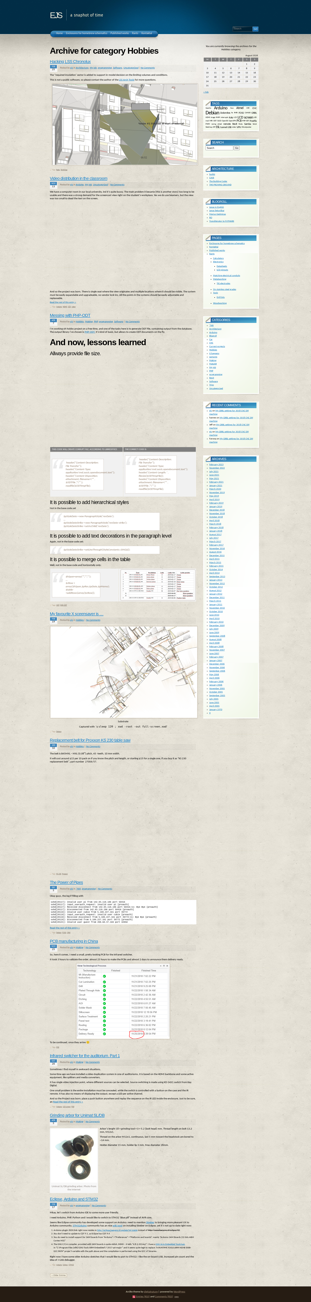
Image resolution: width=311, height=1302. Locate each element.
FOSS (64, 933)
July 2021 (213, 471)
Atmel (239, 108)
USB (229, 127)
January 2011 (215, 604)
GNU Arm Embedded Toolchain (170, 1244)
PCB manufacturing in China (74, 941)
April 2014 (214, 573)
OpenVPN (232, 121)
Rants (212, 254)
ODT (57, 605)
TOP (176, 1297)
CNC (254, 108)
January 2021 (215, 485)
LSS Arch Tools (126, 80)
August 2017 (215, 534)
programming (105, 68)
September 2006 (217, 671)
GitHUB (247, 113)
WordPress (179, 1292)
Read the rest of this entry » (63, 302)
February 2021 (216, 482)
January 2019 (215, 506)
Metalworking (219, 279)
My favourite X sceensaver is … (76, 614)
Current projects (217, 346)
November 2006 (217, 667)
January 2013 (215, 580)
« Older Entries (58, 1275)
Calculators (218, 258)
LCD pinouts (222, 270)
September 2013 (217, 576)
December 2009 (217, 625)
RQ (210, 217)
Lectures (213, 357)
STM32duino (80, 1225)
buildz (212, 174)
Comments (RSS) (164, 1296)
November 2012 (217, 583)
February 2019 (216, 503)
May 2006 (214, 674)
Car (211, 339)
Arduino (80, 184)
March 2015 (215, 562)
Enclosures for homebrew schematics (227, 243)
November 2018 (217, 513)
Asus (231, 108)
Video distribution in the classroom (78, 178)
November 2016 (217, 548)
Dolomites (225, 113)
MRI (211, 121)
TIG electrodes (223, 283)
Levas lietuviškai (216, 210)
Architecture (82, 68)
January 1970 (215, 709)
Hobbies (80, 321)
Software (117, 68)
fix (232, 113)
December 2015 (217, 555)
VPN (239, 127)
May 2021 (214, 478)
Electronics (218, 262)
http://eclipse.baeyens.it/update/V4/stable (117, 1230)
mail (207, 121)
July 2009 (213, 629)
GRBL (254, 113)
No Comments (148, 68)
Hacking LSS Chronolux (70, 61)
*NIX (78, 889)
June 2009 (214, 632)
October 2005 (216, 692)
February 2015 (216, 566)
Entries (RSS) (143, 1296)
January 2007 (215, 660)
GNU (68, 933)
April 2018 (214, 520)
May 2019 (214, 496)
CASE (211, 178)
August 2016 (215, 552)
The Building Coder (218, 181)
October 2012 (216, 587)
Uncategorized (130, 68)
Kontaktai (213, 247)
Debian (58, 732)
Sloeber (150, 1222)
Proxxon (65, 874)
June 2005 (214, 702)
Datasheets (222, 266)
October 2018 (216, 517)
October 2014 (216, 569)
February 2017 (216, 545)
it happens (214, 353)
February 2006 (216, 681)
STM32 (71, 1265)
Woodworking (220, 303)
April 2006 (214, 678)
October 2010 (216, 611)
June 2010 (214, 615)
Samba (247, 124)
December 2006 (217, 664)
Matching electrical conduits (226, 275)
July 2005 (213, 699)
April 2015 (214, 559)
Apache (208, 108)
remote (227, 124)
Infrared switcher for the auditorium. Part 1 (85, 1055)
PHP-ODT (63, 605)
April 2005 (214, 706)
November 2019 (217, 492)
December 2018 (217, 510)
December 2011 (217, 597)
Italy (231, 117)
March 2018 (215, 524)
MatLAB (213, 364)
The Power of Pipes (66, 882)
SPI (214, 127)
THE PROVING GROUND (220, 185)
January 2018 (215, 531)
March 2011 (215, 601)
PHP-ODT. (90, 332)
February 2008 (216, 646)
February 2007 (216, 657)
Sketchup (64, 170)
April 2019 (214, 499)
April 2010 (214, 618)
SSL (218, 127)
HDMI (65, 307)
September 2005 (217, 695)
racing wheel (216, 124)
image (213, 117)
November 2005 (217, 688)
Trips (211, 385)
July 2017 (213, 538)
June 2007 (214, 653)
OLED (219, 121)
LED (255, 117)
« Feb (206, 92)
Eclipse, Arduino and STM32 (74, 1199)
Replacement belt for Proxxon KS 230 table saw (90, 740)
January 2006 (215, 685)
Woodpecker (246, 127)
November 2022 (217, 468)
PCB (57, 1047)
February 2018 (216, 527)
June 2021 (214, 475)
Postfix (253, 121)
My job (93, 68)
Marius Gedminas (217, 214)
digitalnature (151, 1292)
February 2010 (216, 622)
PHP (96, 321)
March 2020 (215, 489)
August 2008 (215, 639)
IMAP (218, 117)
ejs (56, 14)
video (74, 307)
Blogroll (213, 336)
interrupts (224, 117)
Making (89, 321)
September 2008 (217, 636)
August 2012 (215, 590)
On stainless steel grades (224, 289)
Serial (255, 124)
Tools (215, 293)
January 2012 (215, 594)
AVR (247, 108)
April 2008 (214, 643)
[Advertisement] (123, 245)
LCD (69, 307)
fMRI (236, 113)
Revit (234, 124)
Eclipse (65, 1265)
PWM (208, 124)
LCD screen (67, 1107)
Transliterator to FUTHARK (221, 221)
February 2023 (216, 464)
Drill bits (221, 297)
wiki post (117, 1225)
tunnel (223, 127)
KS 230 (58, 874)
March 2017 (215, 541)
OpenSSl (225, 121)
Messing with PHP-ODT (70, 315)
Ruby (58, 170)
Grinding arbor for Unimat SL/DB (77, 1115)
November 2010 (217, 608)
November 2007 (217, 650)
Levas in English (216, 207)
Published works (217, 250)
